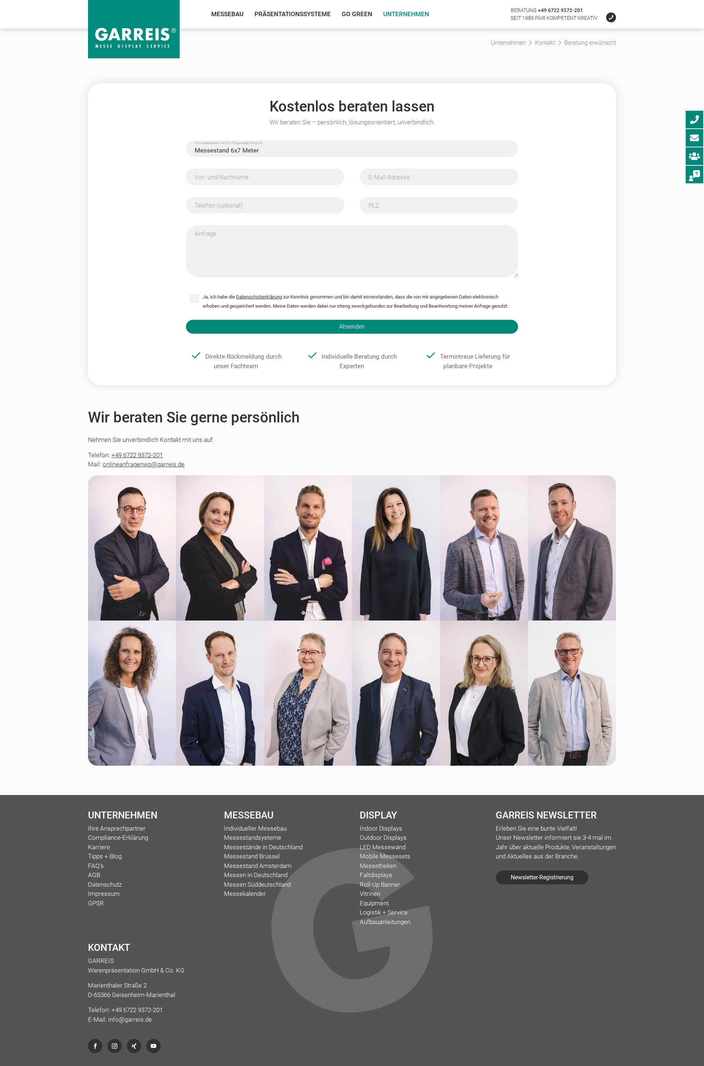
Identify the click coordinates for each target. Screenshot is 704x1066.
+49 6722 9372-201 (560, 10)
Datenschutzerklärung (259, 297)
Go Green (357, 14)
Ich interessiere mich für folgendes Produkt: (229, 143)
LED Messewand (383, 847)
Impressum (104, 893)
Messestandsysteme (252, 837)
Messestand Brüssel (252, 856)
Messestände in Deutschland (263, 847)
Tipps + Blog (105, 856)
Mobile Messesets (385, 856)
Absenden (352, 326)
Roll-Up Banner (380, 884)
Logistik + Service (384, 912)
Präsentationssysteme (292, 14)
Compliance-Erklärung (118, 837)
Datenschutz (105, 884)
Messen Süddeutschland (257, 884)
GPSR (96, 903)
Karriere (99, 847)
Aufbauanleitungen (385, 922)
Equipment (374, 903)
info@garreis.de (130, 1019)
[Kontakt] (607, 18)
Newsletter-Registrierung (542, 877)
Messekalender (245, 893)
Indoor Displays (381, 828)
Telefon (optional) (219, 205)
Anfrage (205, 233)
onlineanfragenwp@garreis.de (143, 464)
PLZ (373, 205)
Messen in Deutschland (255, 875)
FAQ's (96, 865)
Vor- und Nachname (222, 177)
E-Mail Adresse (389, 177)
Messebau (227, 14)
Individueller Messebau (255, 828)
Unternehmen (406, 14)
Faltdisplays (376, 875)
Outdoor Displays (383, 837)
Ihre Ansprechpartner (117, 828)
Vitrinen (370, 893)
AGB (94, 875)
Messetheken (378, 865)
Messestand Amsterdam (258, 865)
